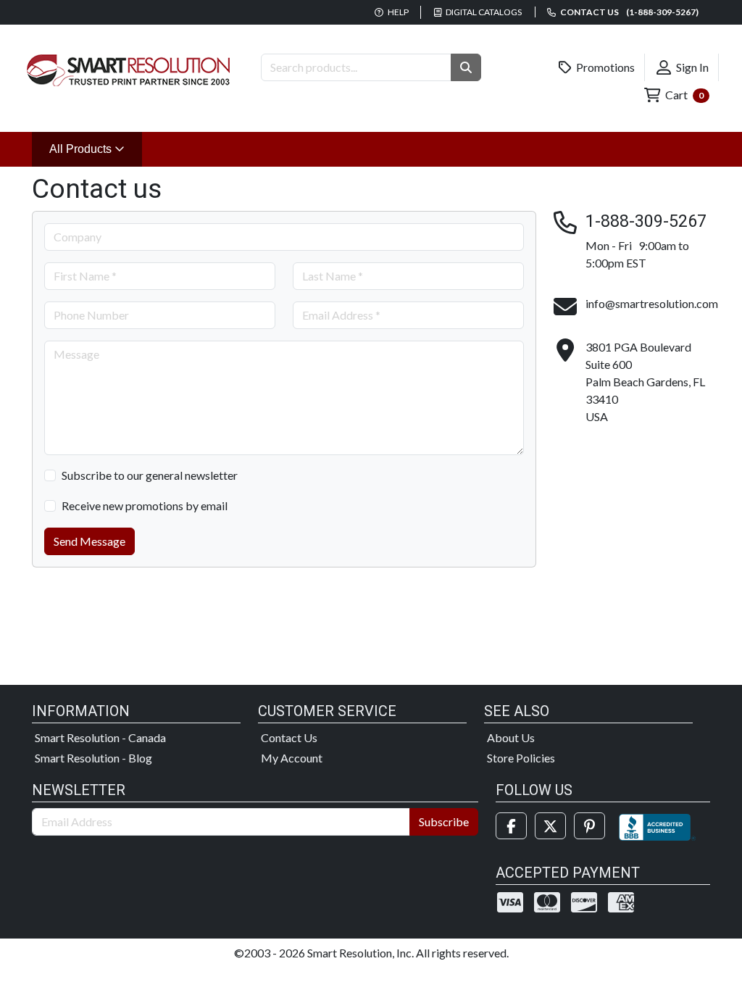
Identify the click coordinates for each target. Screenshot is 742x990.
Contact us (629, 12)
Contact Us (289, 737)
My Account (291, 758)
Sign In (691, 67)
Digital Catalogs (483, 12)
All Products (95, 148)
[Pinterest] (589, 825)
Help (397, 12)
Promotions (604, 67)
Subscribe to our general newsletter (150, 475)
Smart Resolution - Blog (93, 758)
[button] (466, 67)
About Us (511, 737)
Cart (683, 94)
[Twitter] (550, 825)
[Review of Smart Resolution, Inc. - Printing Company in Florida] (657, 826)
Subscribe (444, 821)
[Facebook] (511, 825)
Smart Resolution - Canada (100, 737)
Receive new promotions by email (145, 505)
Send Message (89, 541)
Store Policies (521, 758)
